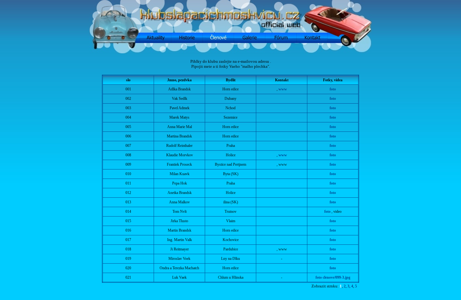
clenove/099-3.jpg (336, 277)
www (282, 89)
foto (333, 89)
